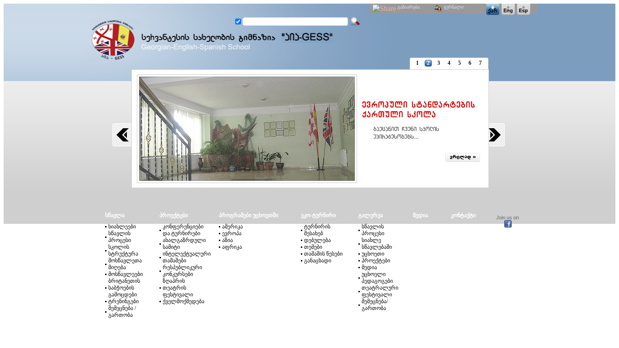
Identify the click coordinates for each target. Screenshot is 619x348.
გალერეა (370, 215)
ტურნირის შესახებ (317, 230)
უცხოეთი (373, 254)
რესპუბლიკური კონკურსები (182, 270)
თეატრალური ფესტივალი (380, 291)
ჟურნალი (454, 7)
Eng (508, 10)
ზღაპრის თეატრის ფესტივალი (178, 288)
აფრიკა (232, 247)
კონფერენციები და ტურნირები (183, 230)
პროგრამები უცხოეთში (248, 215)
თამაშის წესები (323, 254)
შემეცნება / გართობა (122, 311)
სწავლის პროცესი (119, 236)
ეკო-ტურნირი (318, 215)
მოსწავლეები (125, 274)
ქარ (493, 10)
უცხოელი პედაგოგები (377, 277)
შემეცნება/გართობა (375, 304)
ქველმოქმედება (183, 301)
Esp (523, 10)
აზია (227, 240)
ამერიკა (232, 226)
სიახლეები (122, 226)
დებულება (317, 240)
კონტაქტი (463, 215)
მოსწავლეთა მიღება (125, 264)
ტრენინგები (123, 301)
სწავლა (119, 215)
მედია (369, 267)
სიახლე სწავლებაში (377, 243)
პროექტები (178, 215)
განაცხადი (317, 260)
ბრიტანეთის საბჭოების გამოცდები (124, 288)
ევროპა (232, 233)
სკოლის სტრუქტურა (123, 250)
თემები (313, 247)
